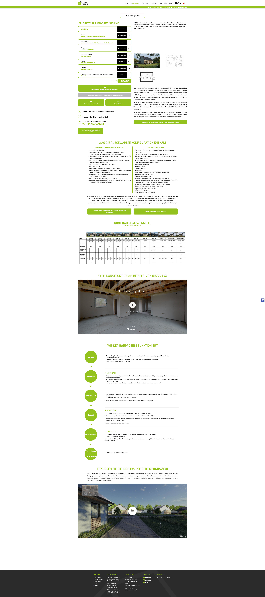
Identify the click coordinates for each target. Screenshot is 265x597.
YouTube (147, 583)
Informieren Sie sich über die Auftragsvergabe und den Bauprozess (160, 122)
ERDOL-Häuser (99, 579)
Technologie (145, 3)
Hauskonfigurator (134, 3)
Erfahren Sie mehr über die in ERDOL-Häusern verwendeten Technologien (109, 211)
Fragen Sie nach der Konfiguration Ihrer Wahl (90, 131)
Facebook (148, 577)
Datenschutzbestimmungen (163, 577)
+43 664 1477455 (168, 7)
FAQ (161, 3)
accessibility (262, 300)
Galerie (165, 3)
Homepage (98, 577)
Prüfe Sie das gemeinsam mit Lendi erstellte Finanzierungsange (105, 95)
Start (127, 3)
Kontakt (171, 3)
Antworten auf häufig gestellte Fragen (155, 211)
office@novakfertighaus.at (180, 7)
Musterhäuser (153, 3)
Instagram (148, 580)
